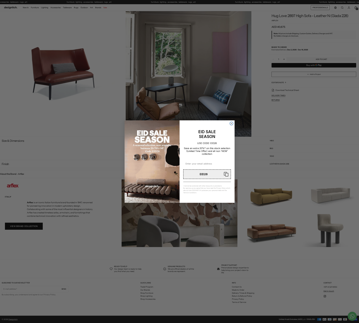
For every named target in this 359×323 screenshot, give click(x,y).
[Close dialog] (231, 123)
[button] (207, 174)
